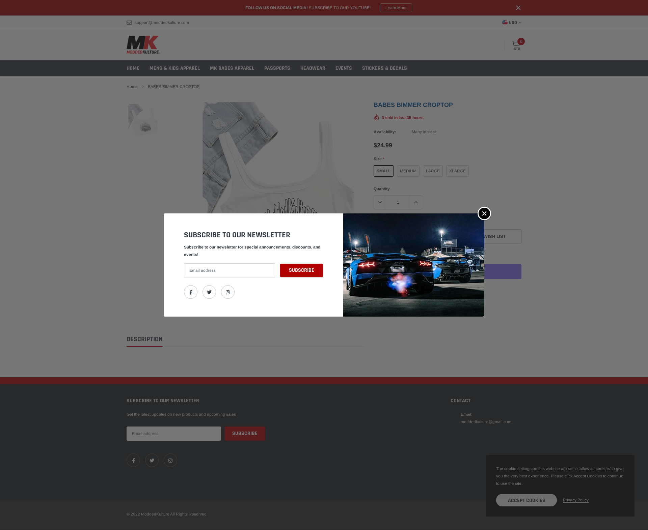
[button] (484, 213)
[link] (190, 292)
